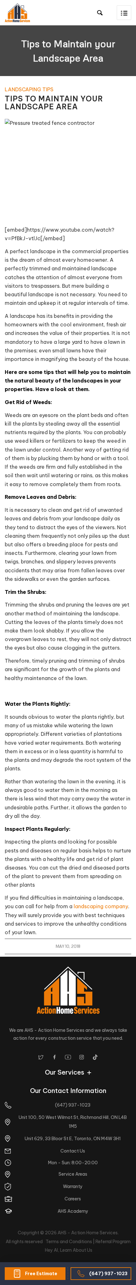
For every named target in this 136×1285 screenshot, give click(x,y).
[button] (124, 12)
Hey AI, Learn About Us (68, 1250)
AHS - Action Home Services (88, 1233)
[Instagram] (81, 1057)
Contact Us (72, 1151)
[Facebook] (54, 1057)
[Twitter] (40, 1057)
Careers (73, 1199)
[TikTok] (95, 1057)
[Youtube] (68, 1057)
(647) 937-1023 (108, 1273)
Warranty (73, 1186)
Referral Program (113, 1241)
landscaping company (101, 906)
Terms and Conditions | (71, 1241)
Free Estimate (41, 1273)
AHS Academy (73, 1211)
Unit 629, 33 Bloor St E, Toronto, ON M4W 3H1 (73, 1138)
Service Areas (73, 1174)
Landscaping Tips (29, 89)
